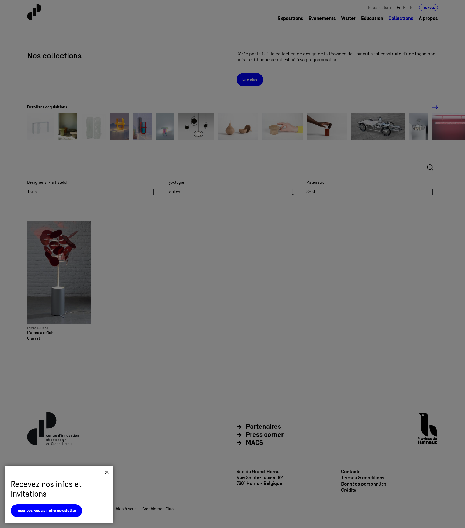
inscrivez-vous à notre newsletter (46, 510)
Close (107, 472)
